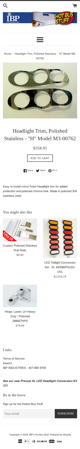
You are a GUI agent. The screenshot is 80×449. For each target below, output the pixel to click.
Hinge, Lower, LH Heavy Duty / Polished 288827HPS (20, 316)
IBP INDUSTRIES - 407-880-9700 (24, 368)
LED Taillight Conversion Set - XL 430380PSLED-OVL (60, 267)
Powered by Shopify (60, 434)
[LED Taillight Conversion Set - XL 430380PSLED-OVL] (60, 238)
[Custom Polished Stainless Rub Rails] (20, 229)
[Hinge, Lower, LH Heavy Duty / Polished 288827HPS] (20, 296)
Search (7, 363)
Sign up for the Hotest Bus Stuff (23, 404)
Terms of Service (14, 358)
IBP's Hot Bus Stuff (39, 434)
